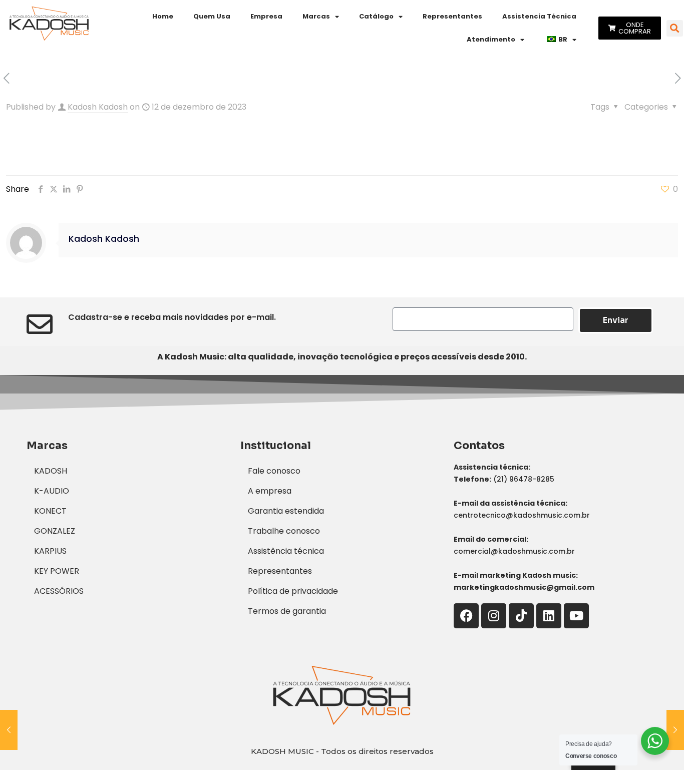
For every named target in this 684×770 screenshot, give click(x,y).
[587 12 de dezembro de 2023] (9, 730)
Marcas (316, 16)
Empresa (266, 16)
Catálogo (376, 16)
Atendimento (491, 39)
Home (162, 16)
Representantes (452, 16)
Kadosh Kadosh (98, 107)
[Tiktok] (521, 615)
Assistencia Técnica (539, 16)
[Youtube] (576, 615)
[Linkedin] (548, 615)
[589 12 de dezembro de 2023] (675, 730)
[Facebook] (466, 615)
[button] (674, 28)
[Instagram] (493, 615)
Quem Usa (211, 16)
